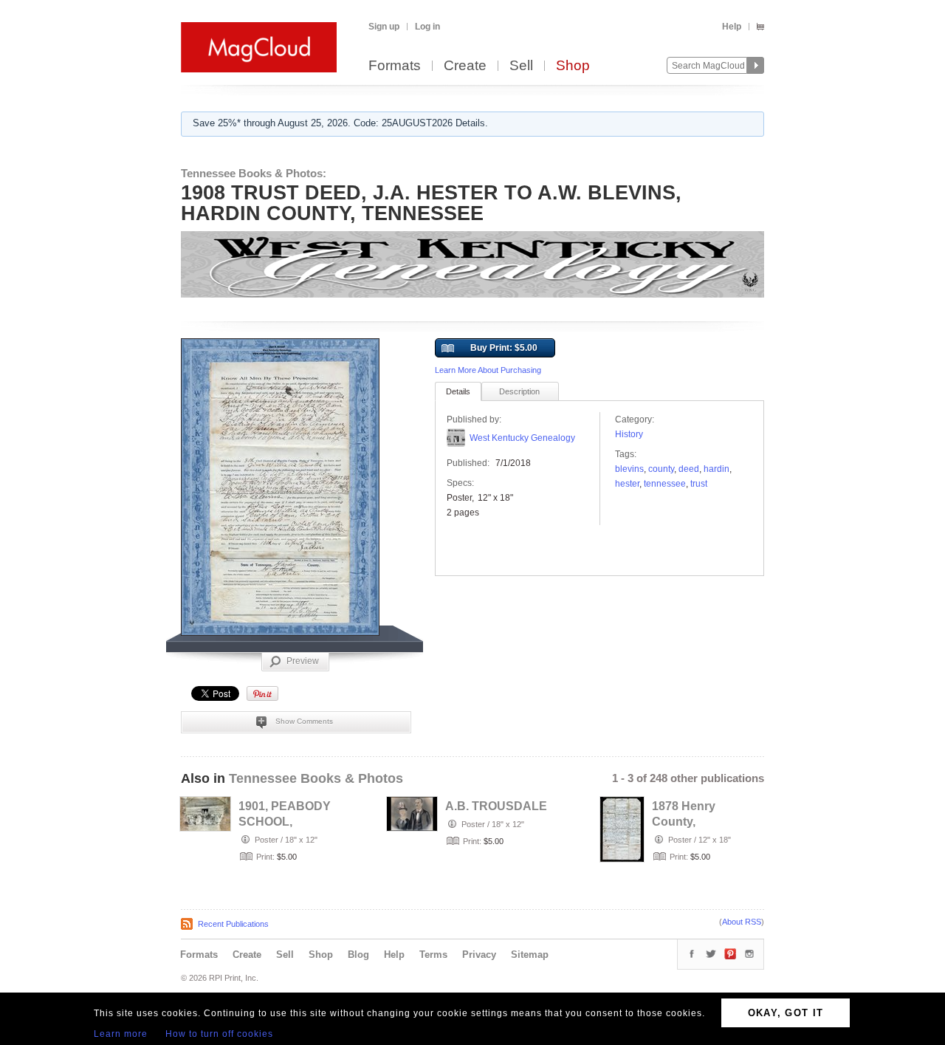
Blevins (629, 469)
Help (731, 26)
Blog (358, 954)
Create (465, 66)
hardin (716, 469)
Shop (573, 66)
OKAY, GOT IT (786, 1012)
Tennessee (665, 484)
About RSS (741, 921)
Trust (698, 484)
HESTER (627, 484)
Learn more (121, 1034)
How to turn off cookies (219, 1034)
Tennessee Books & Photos (316, 778)
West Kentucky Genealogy (522, 438)
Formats (394, 66)
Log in (427, 26)
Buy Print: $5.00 (503, 348)
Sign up (383, 26)
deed (688, 469)
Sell (521, 66)
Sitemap (530, 954)
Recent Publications (233, 923)
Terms (433, 954)
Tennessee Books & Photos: (253, 173)
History (629, 434)
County (661, 469)
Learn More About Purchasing (488, 370)
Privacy (479, 954)
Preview (302, 661)
